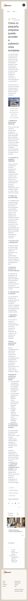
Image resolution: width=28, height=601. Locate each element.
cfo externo (11, 487)
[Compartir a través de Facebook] (8, 503)
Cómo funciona (17, 581)
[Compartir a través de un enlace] (18, 503)
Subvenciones (12, 495)
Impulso (4, 586)
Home (4, 581)
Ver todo (18, 513)
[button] (23, 5)
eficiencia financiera (13, 493)
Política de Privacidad (19, 590)
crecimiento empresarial (14, 490)
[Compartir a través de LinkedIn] (15, 503)
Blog (15, 586)
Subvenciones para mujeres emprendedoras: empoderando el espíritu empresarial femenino (15, 530)
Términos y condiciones (19, 589)
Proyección (5, 584)
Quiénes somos (17, 582)
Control (4, 582)
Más (14, 11)
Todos (8, 11)
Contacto (16, 584)
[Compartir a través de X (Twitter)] (12, 503)
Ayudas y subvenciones (13, 498)
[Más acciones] (19, 19)
